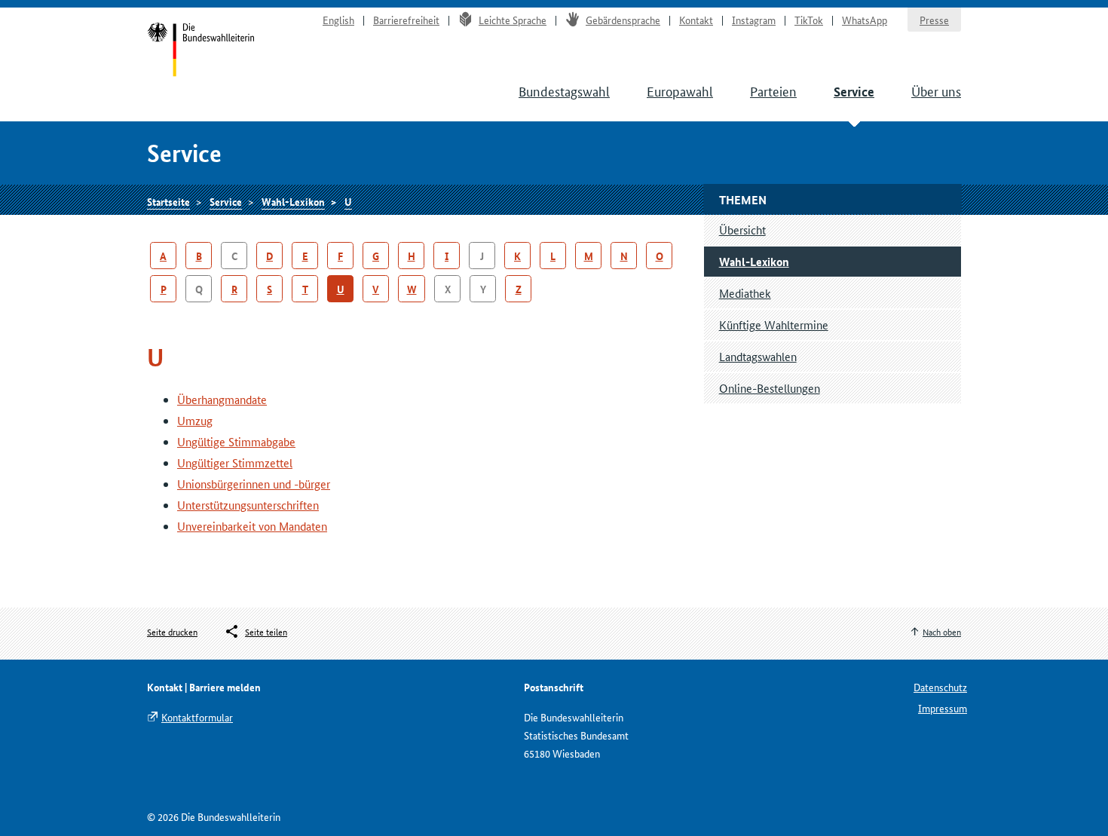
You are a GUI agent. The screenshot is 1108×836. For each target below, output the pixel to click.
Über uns (936, 90)
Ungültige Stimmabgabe (236, 441)
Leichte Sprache (512, 19)
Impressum (942, 707)
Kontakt (696, 19)
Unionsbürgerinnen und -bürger (253, 483)
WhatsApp (864, 19)
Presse (934, 19)
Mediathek (745, 293)
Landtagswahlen (758, 356)
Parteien (773, 90)
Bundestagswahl (564, 90)
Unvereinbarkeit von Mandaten (252, 526)
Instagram (754, 19)
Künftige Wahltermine (773, 324)
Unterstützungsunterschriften (248, 505)
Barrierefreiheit (406, 19)
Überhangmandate (222, 399)
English (338, 19)
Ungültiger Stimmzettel (234, 462)
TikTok (808, 19)
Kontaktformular (197, 716)
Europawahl (680, 90)
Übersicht (742, 229)
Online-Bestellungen (769, 388)
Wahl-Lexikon (293, 201)
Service (854, 91)
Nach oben (942, 631)
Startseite (201, 51)
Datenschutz (940, 686)
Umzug (195, 420)
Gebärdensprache (623, 19)
